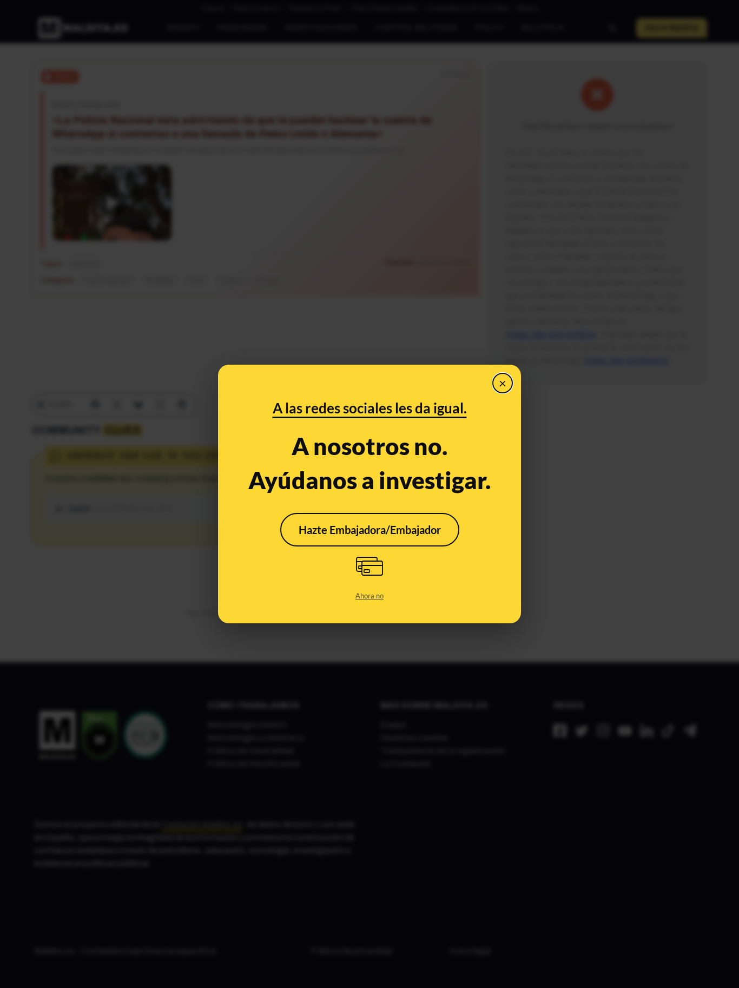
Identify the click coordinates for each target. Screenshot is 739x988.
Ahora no (369, 595)
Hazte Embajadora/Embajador (370, 529)
